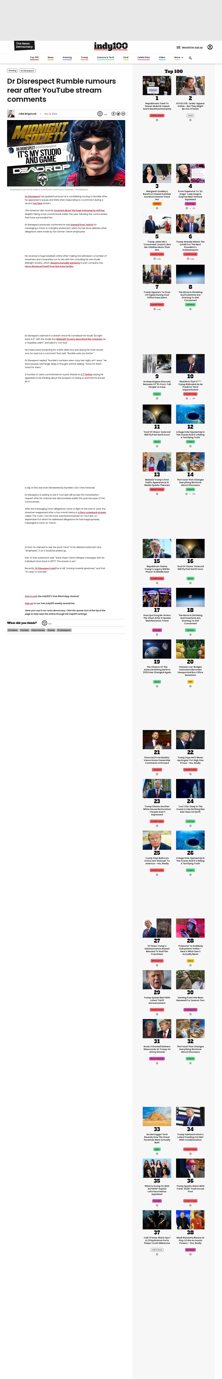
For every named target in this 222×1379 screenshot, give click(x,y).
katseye (157, 1201)
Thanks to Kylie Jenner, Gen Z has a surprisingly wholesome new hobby (190, 1328)
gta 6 (190, 115)
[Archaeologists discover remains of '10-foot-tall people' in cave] (157, 363)
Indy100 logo (111, 46)
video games (38, 630)
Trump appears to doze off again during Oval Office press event (157, 295)
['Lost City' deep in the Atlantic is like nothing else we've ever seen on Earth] (190, 788)
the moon (190, 304)
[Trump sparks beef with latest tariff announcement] (157, 979)
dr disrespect (27, 70)
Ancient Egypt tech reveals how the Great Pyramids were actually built (157, 1138)
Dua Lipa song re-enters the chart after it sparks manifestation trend (157, 618)
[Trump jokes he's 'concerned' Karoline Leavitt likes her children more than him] (157, 223)
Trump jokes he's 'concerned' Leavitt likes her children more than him (157, 245)
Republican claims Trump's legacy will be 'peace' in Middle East (157, 569)
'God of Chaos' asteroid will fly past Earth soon (157, 433)
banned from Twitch (82, 224)
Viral (125, 57)
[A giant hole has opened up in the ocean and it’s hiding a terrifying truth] (190, 413)
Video (162, 57)
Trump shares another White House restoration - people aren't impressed (157, 810)
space (157, 442)
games (51, 630)
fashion (157, 204)
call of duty (157, 1250)
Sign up (29, 603)
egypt (157, 1149)
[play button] (66, 153)
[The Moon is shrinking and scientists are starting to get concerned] (190, 274)
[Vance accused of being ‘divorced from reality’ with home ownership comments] (157, 739)
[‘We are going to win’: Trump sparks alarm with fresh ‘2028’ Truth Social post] (190, 1167)
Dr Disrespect (32, 196)
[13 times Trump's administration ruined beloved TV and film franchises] (157, 927)
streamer (12, 630)
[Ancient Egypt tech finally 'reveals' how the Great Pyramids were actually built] (157, 1116)
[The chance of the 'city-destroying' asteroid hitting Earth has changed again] (157, 648)
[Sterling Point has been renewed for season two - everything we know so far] (190, 979)
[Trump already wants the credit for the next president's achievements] (190, 223)
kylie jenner (190, 1338)
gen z (190, 961)
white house (157, 961)
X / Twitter (87, 374)
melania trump (157, 489)
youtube (24, 630)
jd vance (157, 770)
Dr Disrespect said (45, 568)
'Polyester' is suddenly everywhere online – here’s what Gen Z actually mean (190, 950)
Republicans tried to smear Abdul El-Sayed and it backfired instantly (157, 106)
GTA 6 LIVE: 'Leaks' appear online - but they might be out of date (190, 106)
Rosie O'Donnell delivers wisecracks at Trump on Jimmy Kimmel (157, 1049)
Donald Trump (190, 394)
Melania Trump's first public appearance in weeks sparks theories (157, 482)
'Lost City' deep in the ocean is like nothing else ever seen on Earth (190, 809)
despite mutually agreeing (65, 262)
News (51, 57)
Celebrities (143, 57)
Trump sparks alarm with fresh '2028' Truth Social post (190, 1189)
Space (157, 682)
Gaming (67, 57)
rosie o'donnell (157, 1059)
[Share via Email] (123, 114)
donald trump (157, 254)
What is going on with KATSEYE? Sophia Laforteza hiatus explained (157, 1190)
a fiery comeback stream (92, 512)
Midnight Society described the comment (79, 339)
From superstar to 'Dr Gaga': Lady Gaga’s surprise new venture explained (190, 195)
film (190, 682)
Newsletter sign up (192, 47)
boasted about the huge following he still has (79, 210)
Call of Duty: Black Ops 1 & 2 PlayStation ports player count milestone (157, 1240)
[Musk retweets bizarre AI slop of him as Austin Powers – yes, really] (190, 1219)
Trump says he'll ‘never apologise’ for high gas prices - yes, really (190, 760)
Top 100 (34, 57)
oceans (190, 442)
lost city (190, 821)
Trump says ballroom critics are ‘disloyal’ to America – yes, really (157, 861)
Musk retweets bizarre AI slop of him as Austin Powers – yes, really (190, 1240)
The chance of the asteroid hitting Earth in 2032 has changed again (157, 670)
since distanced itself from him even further (49, 266)
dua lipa (157, 630)
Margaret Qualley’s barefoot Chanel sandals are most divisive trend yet (157, 195)
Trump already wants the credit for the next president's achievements (190, 245)
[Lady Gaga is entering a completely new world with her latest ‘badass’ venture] (190, 173)
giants (157, 394)
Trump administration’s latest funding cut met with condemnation (190, 1137)
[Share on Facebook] (114, 114)
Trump (84, 57)
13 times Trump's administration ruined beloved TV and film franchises (157, 950)
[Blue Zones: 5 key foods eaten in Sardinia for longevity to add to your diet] (190, 1356)
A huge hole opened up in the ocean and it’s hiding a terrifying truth (190, 435)
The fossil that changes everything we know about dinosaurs (190, 482)
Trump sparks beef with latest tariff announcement (157, 1000)
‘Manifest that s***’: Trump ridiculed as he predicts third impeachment (190, 385)
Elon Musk (190, 1250)
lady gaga (190, 204)
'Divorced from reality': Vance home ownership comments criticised (157, 760)
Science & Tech (105, 57)
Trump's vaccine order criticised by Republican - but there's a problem (157, 1328)
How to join (31, 596)
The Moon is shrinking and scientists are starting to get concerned (190, 296)
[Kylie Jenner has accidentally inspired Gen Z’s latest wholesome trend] (190, 1307)
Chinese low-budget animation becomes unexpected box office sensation (190, 671)
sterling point (190, 1010)
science (190, 489)
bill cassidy (157, 1338)
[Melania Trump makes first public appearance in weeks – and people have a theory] (157, 461)
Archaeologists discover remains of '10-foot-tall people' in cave (157, 384)
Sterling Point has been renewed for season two (190, 999)
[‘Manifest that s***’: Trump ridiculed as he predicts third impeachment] (190, 363)
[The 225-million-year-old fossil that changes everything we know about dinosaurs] (190, 461)
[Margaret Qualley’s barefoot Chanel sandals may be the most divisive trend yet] (157, 173)
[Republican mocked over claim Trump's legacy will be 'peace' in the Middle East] (157, 548)
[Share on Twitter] (118, 114)
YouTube (37, 203)
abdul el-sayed (157, 115)
